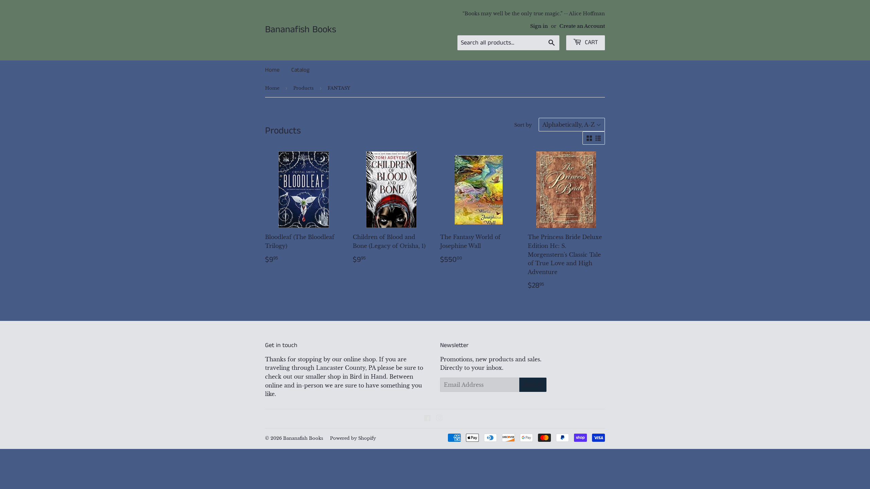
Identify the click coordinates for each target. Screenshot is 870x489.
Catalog (300, 70)
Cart (590, 42)
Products (303, 88)
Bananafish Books (300, 29)
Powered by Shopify (353, 438)
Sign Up (533, 384)
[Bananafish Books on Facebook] (427, 418)
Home (272, 70)
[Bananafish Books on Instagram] (439, 418)
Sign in (539, 26)
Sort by (523, 125)
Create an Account (582, 26)
